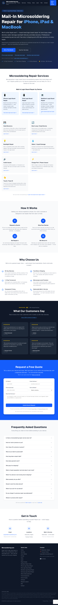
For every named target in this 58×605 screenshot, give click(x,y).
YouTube (44, 558)
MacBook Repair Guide (26, 564)
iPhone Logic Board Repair (27, 566)
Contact (46, 2)
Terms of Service (42, 409)
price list (40, 502)
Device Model (33, 387)
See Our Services (23, 50)
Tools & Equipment (25, 575)
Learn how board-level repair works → (36, 194)
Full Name (8, 381)
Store (33, 2)
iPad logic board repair (20, 55)
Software (23, 579)
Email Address (33, 381)
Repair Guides (24, 562)
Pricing (29, 2)
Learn (37, 2)
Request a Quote (25, 581)
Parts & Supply (24, 577)
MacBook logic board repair (33, 55)
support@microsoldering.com (10, 534)
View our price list (36, 374)
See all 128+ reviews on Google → (29, 317)
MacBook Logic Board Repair (27, 569)
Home (18, 2)
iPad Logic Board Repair (26, 567)
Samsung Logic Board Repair (27, 571)
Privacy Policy (34, 409)
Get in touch (28, 502)
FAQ (41, 2)
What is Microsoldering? (26, 573)
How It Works (24, 554)
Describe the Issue (10, 393)
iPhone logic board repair (7, 55)
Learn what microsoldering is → (21, 58)
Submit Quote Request (29, 405)
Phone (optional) (9, 387)
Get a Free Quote (52, 3)
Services (24, 2)
